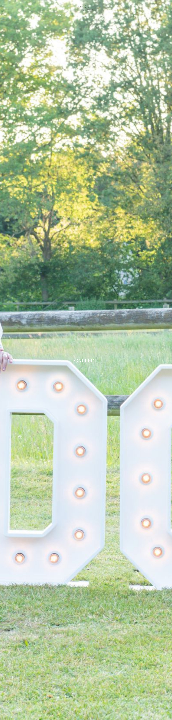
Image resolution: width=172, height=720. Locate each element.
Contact (99, 15)
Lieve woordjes (110, 15)
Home (59, 15)
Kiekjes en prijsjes (88, 15)
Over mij (67, 15)
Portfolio (76, 15)
